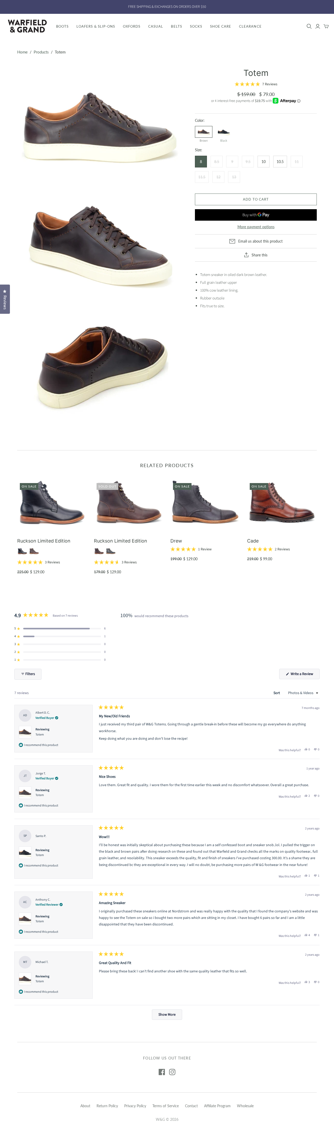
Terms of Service (165, 1106)
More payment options (256, 227)
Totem (39, 734)
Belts (176, 26)
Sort (277, 693)
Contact (191, 1106)
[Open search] (309, 26)
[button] (256, 84)
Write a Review (305, 675)
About (85, 1106)
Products (41, 52)
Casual (155, 26)
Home (22, 52)
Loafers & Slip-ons (95, 26)
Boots (62, 26)
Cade (253, 541)
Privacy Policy (135, 1106)
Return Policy (107, 1106)
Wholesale (245, 1106)
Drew (176, 541)
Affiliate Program (217, 1106)
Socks (196, 26)
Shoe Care (220, 26)
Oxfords (131, 26)
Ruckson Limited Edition (43, 541)
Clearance (250, 26)
